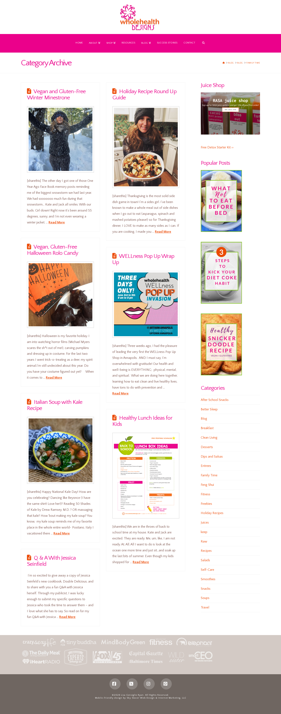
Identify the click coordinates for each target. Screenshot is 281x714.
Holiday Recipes (212, 513)
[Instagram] (149, 683)
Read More (57, 222)
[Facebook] (115, 683)
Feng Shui (207, 485)
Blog (204, 418)
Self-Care (207, 570)
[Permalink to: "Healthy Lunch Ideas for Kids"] (146, 475)
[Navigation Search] (203, 43)
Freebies (206, 504)
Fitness (205, 494)
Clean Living (209, 437)
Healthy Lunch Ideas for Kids (142, 421)
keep (204, 532)
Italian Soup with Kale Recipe (54, 405)
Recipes (206, 551)
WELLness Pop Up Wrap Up (143, 259)
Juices (205, 522)
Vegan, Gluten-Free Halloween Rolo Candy (52, 250)
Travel (205, 607)
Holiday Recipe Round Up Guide (144, 94)
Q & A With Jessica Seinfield (51, 561)
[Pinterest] (166, 683)
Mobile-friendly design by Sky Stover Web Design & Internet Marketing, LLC (140, 698)
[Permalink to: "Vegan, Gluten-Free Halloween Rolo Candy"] (60, 294)
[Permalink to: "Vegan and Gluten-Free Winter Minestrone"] (60, 139)
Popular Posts (215, 163)
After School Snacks (215, 400)
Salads (205, 560)
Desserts (207, 447)
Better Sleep (209, 409)
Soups (205, 598)
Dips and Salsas (212, 456)
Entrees (206, 466)
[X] (132, 683)
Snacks (205, 589)
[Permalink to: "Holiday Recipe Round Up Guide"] (146, 147)
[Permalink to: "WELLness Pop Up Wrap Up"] (146, 304)
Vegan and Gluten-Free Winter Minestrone (56, 94)
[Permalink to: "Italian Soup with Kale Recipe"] (60, 450)
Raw (204, 541)
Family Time (209, 475)
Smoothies (208, 579)
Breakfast (207, 428)
